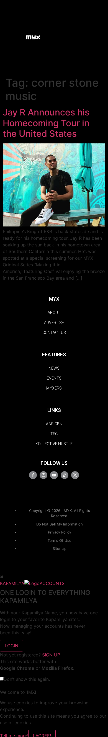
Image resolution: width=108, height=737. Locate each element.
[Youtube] (54, 475)
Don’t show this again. (27, 679)
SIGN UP (51, 655)
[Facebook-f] (33, 475)
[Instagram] (43, 475)
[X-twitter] (75, 475)
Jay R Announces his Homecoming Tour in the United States (46, 123)
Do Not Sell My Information (59, 524)
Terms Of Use (59, 540)
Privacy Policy (59, 532)
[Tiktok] (64, 475)
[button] (19, 37)
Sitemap (59, 548)
